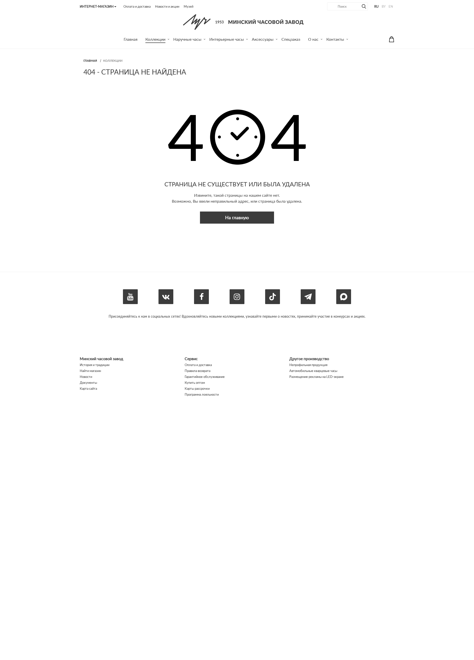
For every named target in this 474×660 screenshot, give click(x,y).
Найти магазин (90, 371)
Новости (86, 377)
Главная (90, 60)
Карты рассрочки (197, 388)
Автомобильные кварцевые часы (313, 371)
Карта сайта (88, 388)
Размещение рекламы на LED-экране (316, 377)
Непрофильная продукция (308, 365)
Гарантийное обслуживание (205, 377)
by (384, 6)
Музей (188, 6)
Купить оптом (195, 383)
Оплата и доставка (137, 6)
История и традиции (94, 365)
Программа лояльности (202, 394)
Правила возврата (197, 371)
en (391, 6)
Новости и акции (167, 6)
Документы (88, 383)
